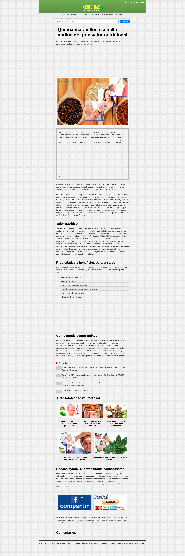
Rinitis (86, 15)
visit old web (140, 543)
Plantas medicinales (137, 2)
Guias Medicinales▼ (69, 15)
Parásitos (118, 15)
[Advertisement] (92, 61)
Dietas (126, 2)
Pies (80, 15)
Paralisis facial (107, 15)
